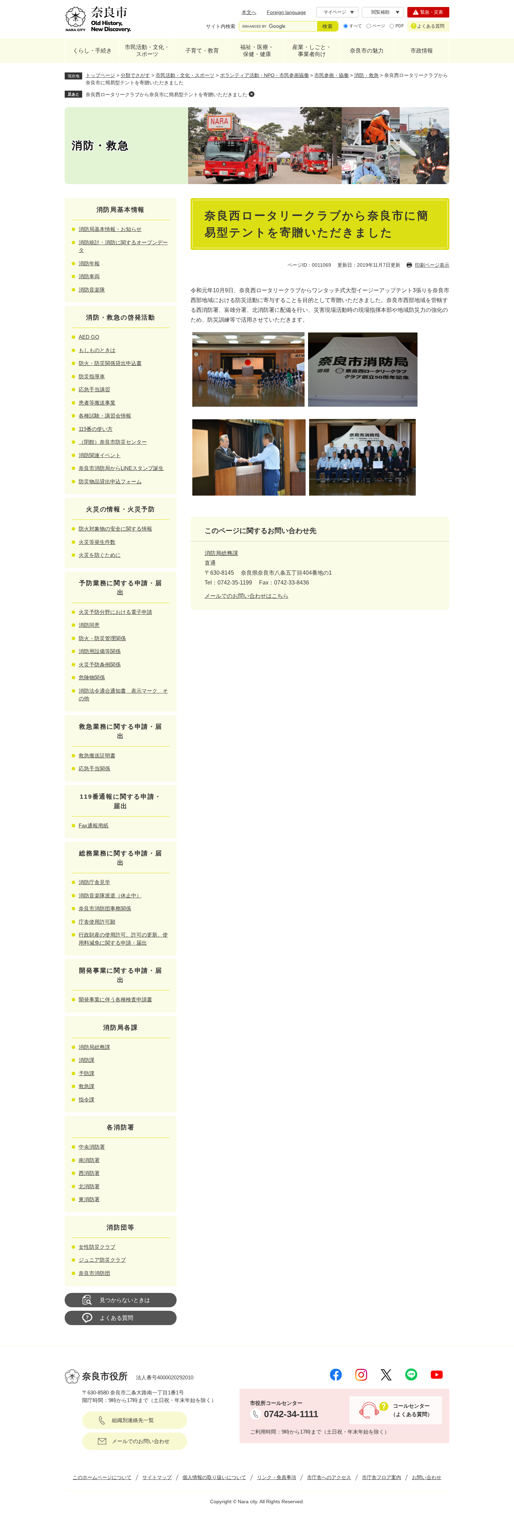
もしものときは (97, 350)
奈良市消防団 (94, 1273)
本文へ (249, 12)
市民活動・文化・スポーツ (147, 50)
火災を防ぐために (100, 555)
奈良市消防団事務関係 (105, 908)
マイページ (334, 12)
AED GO (89, 337)
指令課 (86, 1099)
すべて (355, 25)
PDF (399, 25)
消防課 (86, 1060)
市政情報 (422, 51)
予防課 (86, 1073)
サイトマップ (157, 1477)
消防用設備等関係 (100, 651)
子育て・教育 (202, 51)
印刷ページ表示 (432, 265)
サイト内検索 (220, 26)
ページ (378, 25)
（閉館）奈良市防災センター (113, 442)
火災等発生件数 (97, 542)
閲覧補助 (380, 12)
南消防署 (89, 1160)
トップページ (100, 75)
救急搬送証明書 (97, 755)
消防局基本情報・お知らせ (110, 229)
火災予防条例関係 (100, 664)
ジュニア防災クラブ (102, 1260)
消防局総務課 (221, 553)
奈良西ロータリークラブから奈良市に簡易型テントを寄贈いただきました (166, 94)
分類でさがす (135, 75)
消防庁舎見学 (94, 882)
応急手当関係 (94, 768)
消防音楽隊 (92, 290)
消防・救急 (366, 75)
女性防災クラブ (97, 1247)
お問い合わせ (426, 1477)
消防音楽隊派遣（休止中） (110, 895)
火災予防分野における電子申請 (115, 612)
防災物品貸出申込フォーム (110, 481)
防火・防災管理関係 (102, 638)
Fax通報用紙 (93, 825)
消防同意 (89, 625)
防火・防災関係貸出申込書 (110, 363)
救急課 (86, 1086)
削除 (251, 94)
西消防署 (89, 1173)
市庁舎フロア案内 (381, 1477)
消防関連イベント (100, 455)
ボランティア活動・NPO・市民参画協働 (264, 75)
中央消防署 (92, 1147)
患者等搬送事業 (97, 403)
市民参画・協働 (331, 75)
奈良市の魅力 (367, 51)
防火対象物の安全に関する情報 (115, 529)
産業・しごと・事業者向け (311, 50)
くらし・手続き (92, 51)
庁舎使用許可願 (97, 922)
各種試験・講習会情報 (105, 416)
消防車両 (89, 276)
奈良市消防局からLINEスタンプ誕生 (121, 468)
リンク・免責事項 (276, 1477)
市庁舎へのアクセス (329, 1477)
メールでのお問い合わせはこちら (246, 596)
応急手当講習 (94, 389)
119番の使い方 (96, 429)
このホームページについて (102, 1477)
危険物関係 (92, 677)
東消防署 (89, 1199)
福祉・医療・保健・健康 (257, 50)
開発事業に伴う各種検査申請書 (115, 999)
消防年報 (89, 263)
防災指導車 (92, 376)
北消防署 (89, 1186)
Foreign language (286, 12)
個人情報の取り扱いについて (214, 1477)
